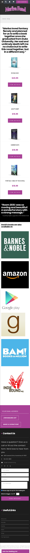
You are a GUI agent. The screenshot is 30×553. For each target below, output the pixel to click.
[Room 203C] (15, 63)
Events (3, 526)
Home (4, 19)
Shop (2, 533)
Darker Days (15, 145)
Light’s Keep (15, 109)
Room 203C (15, 73)
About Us (3, 519)
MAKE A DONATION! (22, 2)
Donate (3, 522)
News (2, 529)
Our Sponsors (5, 537)
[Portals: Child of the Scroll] (15, 170)
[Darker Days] (15, 134)
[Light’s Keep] (15, 98)
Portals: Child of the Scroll (15, 181)
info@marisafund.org (10, 462)
